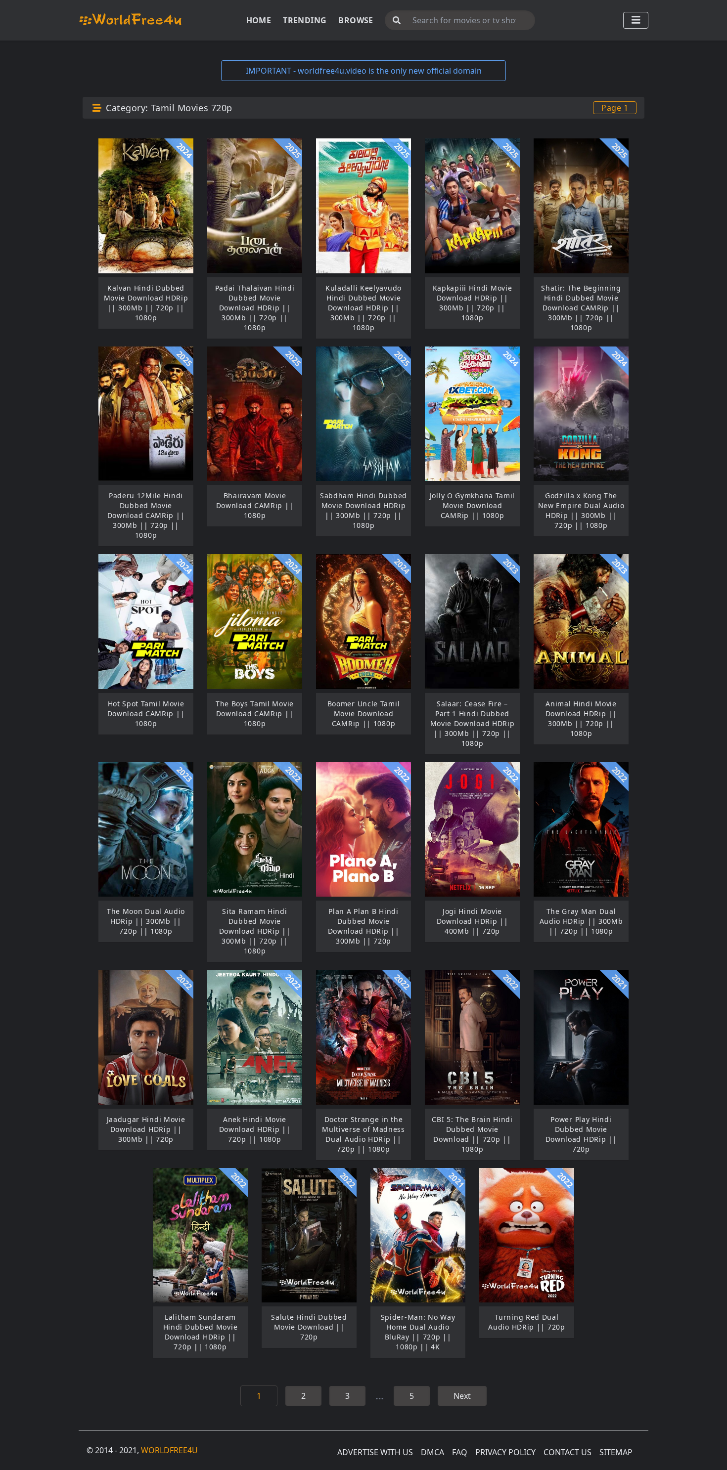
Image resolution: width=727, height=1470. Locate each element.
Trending (304, 20)
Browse (355, 20)
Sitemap (616, 1452)
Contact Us (567, 1452)
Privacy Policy (505, 1452)
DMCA (432, 1452)
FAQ (459, 1452)
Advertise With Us (375, 1452)
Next (462, 1395)
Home (259, 20)
